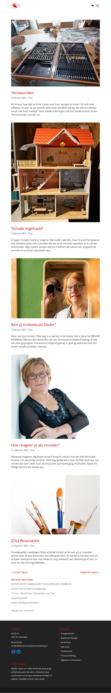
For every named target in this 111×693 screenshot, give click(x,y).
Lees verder (40, 679)
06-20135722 (16, 642)
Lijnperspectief (19, 598)
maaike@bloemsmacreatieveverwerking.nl (29, 645)
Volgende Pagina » (90, 572)
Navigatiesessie (67, 633)
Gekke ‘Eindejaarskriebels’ (25, 602)
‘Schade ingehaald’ (27, 228)
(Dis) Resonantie (25, 540)
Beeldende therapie (69, 638)
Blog (30, 97)
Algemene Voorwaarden (71, 660)
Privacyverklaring (68, 655)
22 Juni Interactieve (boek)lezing (28, 588)
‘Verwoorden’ (22, 92)
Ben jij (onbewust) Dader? (33, 324)
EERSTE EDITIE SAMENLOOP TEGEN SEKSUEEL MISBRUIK (41, 584)
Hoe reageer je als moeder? (35, 445)
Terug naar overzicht (22, 610)
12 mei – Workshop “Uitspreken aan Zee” (33, 593)
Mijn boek (65, 646)
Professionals (66, 651)
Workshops (66, 642)
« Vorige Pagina (19, 572)
